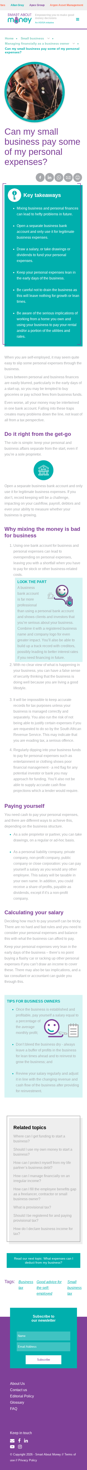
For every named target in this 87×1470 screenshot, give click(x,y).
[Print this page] (78, 181)
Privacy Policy (27, 1460)
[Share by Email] (68, 178)
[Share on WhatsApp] (59, 178)
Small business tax (74, 1287)
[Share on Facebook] (40, 178)
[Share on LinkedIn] (49, 178)
